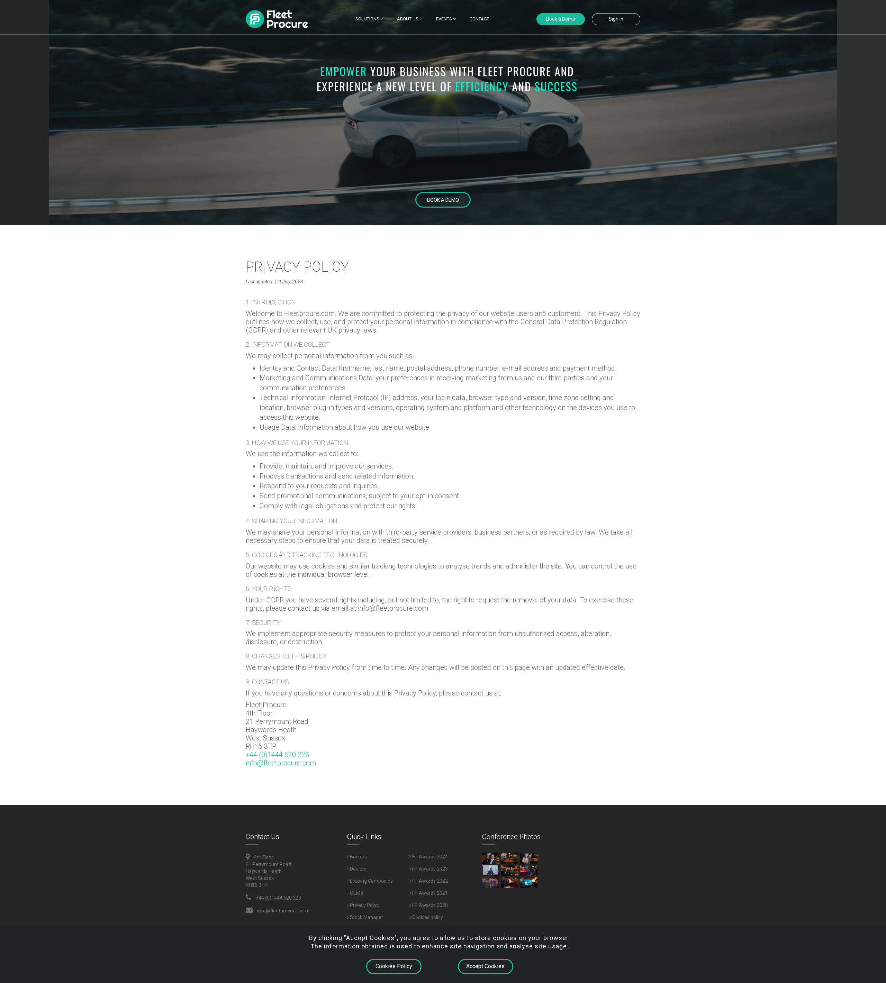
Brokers (358, 856)
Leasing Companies (371, 881)
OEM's (356, 893)
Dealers (358, 869)
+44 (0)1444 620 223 (277, 754)
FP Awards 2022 (429, 881)
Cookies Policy (394, 966)
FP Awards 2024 (429, 856)
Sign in (616, 19)
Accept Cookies (485, 966)
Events (444, 18)
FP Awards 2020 (429, 905)
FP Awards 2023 (429, 869)
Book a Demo (560, 19)
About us (408, 18)
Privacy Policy (364, 905)
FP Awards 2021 (429, 893)
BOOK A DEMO (443, 200)
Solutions (367, 18)
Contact (479, 18)
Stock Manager (366, 917)
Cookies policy (427, 917)
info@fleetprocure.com (281, 763)
